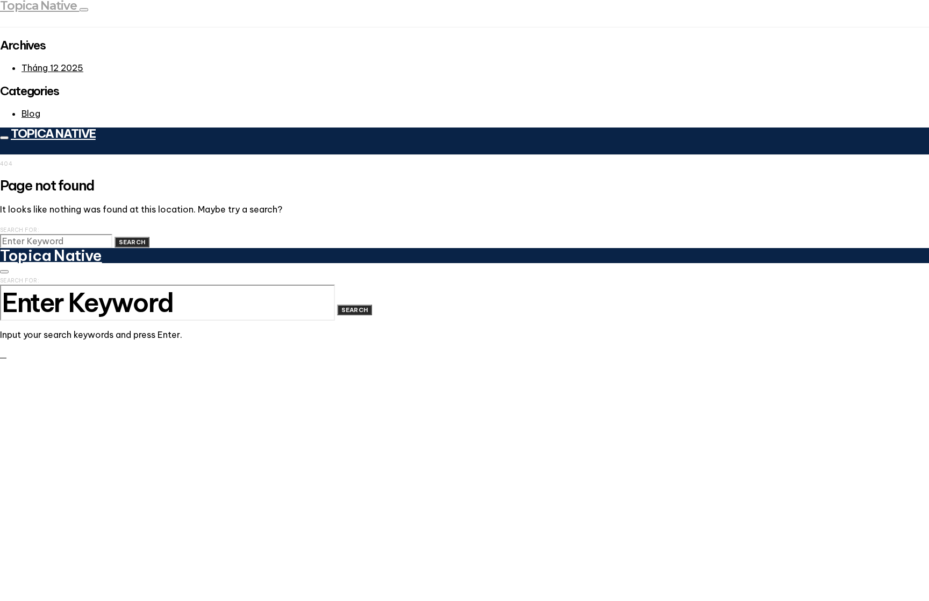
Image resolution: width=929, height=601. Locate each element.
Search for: (19, 230)
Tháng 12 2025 (52, 67)
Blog (31, 113)
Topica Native (53, 133)
